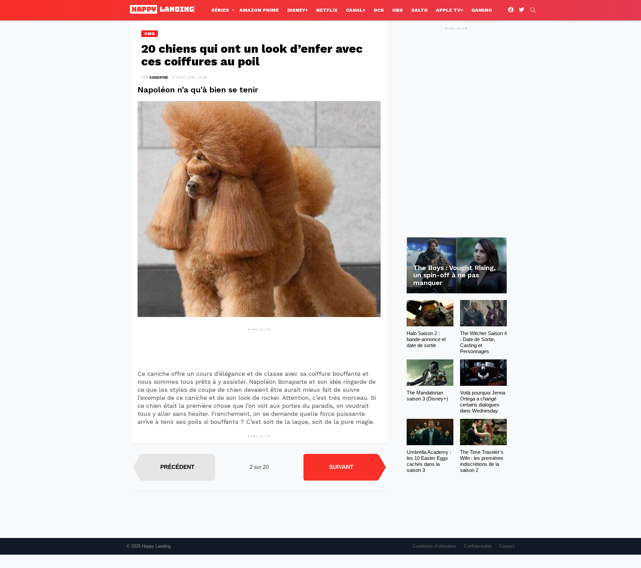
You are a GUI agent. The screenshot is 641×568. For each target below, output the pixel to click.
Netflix (327, 10)
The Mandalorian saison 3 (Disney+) (427, 395)
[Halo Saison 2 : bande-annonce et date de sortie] (430, 313)
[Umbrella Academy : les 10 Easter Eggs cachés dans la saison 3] (430, 432)
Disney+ (297, 10)
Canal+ (355, 10)
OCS (379, 10)
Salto (419, 10)
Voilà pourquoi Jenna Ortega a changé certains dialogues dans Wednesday (482, 401)
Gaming (481, 10)
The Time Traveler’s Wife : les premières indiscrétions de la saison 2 (481, 461)
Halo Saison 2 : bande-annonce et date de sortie (426, 339)
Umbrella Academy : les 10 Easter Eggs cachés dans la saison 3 (429, 461)
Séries (220, 10)
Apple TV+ (449, 10)
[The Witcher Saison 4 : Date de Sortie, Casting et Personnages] (483, 313)
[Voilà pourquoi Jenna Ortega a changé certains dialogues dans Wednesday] (483, 372)
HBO (397, 10)
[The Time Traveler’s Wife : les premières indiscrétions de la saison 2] (483, 432)
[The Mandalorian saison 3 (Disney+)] (430, 372)
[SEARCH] (533, 10)
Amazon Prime (259, 10)
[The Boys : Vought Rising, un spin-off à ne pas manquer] (457, 265)
